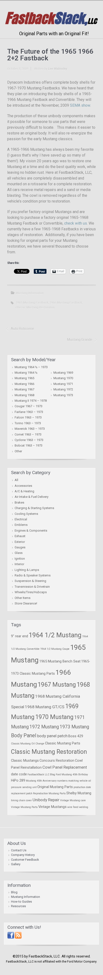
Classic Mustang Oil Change (27, 743)
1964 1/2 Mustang (55, 635)
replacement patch (21, 793)
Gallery (15, 864)
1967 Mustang (57, 684)
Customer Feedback (25, 859)
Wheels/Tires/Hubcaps (31, 592)
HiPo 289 (18, 780)
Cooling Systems (26, 514)
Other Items (22, 598)
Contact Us (18, 850)
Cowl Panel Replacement (64, 767)
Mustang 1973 (63, 395)
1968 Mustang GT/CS (44, 706)
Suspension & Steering (30, 581)
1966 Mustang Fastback (65, 302)
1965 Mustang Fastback (32, 302)
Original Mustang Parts (55, 787)
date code (19, 774)
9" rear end (19, 636)
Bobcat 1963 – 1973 (28, 445)
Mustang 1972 (63, 389)
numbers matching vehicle (72, 780)
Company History (23, 855)
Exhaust (20, 536)
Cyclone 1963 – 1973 (29, 440)
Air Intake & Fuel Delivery (31, 497)
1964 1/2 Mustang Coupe (54, 648)
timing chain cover (21, 800)
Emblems (21, 525)
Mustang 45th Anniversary (41, 780)
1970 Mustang (54, 717)
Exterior (20, 542)
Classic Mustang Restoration (35, 307)
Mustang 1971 (63, 384)
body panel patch (52, 735)
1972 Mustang (44, 727)
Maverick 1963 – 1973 (30, 428)
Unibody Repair (46, 799)
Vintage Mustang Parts (24, 807)
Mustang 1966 (24, 384)
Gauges (20, 547)
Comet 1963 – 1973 (28, 434)
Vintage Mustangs (52, 807)
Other (18, 451)
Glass (19, 553)
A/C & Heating (24, 491)
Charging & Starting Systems (34, 508)
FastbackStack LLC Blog (41, 774)
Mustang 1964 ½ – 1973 (31, 367)
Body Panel (23, 735)
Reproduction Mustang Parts (49, 793)
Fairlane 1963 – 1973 (29, 412)
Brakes (19, 502)
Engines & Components (31, 530)
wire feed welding (77, 807)
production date (82, 787)
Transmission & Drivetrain (32, 586)
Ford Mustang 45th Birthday (72, 774)
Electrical (21, 519)
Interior (19, 564)
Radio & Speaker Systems (33, 575)
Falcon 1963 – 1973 (28, 417)
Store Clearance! (26, 603)
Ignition (20, 558)
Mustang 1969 (63, 372)
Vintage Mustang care (73, 800)
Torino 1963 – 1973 (28, 423)
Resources (18, 906)
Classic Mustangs (25, 760)
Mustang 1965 (24, 378)
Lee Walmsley (57, 68)
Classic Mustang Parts (62, 743)
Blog (14, 892)
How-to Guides (21, 901)
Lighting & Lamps (27, 570)
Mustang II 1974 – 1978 (31, 400)
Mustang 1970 (63, 378)
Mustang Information (30, 293)
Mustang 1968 (24, 395)
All (16, 480)
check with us (75, 223)
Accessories (23, 486)
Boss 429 (75, 736)
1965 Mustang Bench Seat (59, 661)
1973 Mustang (74, 727)
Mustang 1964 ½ (26, 372)
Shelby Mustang (78, 793)
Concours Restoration (57, 760)
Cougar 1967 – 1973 (28, 406)
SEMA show (80, 105)
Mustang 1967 (24, 389)
